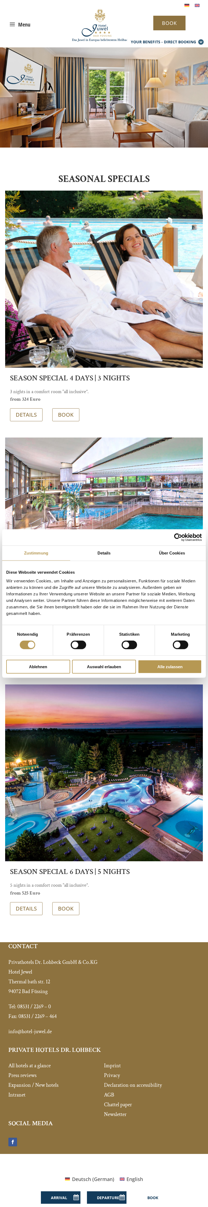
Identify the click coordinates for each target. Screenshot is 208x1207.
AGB (109, 1094)
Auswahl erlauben (104, 666)
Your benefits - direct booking (163, 41)
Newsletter (115, 1114)
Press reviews (22, 1075)
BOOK (169, 23)
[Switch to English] (197, 5)
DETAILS (26, 414)
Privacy (112, 1075)
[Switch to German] (187, 5)
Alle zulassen (170, 666)
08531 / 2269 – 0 (34, 1006)
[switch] (78, 645)
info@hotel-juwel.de (30, 1031)
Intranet (16, 1094)
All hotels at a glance (29, 1065)
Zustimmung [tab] (36, 553)
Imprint (112, 1065)
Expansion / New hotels (33, 1085)
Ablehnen (38, 666)
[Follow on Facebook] (12, 1142)
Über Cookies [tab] (172, 553)
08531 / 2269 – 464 (37, 1016)
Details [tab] (104, 553)
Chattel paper (118, 1104)
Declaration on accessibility (133, 1085)
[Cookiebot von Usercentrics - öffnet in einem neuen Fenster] (178, 537)
